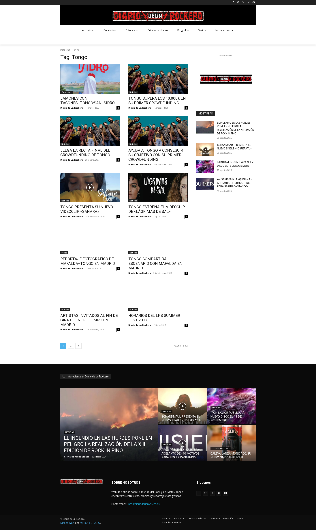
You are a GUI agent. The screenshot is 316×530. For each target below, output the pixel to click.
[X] (243, 3)
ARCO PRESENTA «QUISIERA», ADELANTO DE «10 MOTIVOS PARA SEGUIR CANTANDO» (234, 183)
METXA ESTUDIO (90, 522)
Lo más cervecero (221, 449)
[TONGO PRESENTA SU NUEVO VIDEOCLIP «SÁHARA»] (90, 187)
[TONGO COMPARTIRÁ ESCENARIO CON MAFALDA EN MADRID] (158, 239)
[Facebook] (233, 3)
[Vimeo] (248, 3)
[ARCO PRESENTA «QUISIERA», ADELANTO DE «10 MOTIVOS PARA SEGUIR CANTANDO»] (205, 184)
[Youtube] (253, 3)
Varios (64, 252)
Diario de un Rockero (71, 107)
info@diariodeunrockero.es (144, 504)
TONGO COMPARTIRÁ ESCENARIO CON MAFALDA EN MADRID (155, 263)
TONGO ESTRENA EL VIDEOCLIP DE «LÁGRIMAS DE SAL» (156, 209)
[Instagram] (238, 3)
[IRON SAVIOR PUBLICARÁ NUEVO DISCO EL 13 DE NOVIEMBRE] (205, 166)
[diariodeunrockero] (158, 16)
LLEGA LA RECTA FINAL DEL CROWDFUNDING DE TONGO (85, 152)
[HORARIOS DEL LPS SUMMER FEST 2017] (158, 296)
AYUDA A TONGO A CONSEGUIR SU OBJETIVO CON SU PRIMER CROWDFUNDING (155, 155)
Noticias (133, 92)
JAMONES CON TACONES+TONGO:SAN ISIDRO (87, 100)
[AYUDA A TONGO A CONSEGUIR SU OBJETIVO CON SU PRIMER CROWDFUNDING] (158, 131)
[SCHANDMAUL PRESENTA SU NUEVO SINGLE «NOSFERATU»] (205, 149)
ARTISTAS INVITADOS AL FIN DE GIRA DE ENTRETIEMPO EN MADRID (89, 320)
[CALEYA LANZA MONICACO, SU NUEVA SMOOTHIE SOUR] (231, 443)
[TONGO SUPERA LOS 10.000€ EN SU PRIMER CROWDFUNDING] (158, 79)
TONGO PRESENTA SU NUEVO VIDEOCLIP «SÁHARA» (86, 209)
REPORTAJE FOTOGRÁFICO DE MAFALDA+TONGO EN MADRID (87, 261)
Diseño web (67, 522)
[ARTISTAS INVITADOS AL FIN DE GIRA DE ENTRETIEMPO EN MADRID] (90, 296)
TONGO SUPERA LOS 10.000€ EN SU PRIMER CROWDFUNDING (157, 100)
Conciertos (66, 92)
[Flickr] (205, 493)
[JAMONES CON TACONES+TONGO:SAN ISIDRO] (90, 79)
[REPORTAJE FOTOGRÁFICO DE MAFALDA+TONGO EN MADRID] (90, 239)
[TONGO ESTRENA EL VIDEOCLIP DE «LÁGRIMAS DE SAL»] (158, 187)
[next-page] (78, 346)
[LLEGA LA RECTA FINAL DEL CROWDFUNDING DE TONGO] (90, 131)
